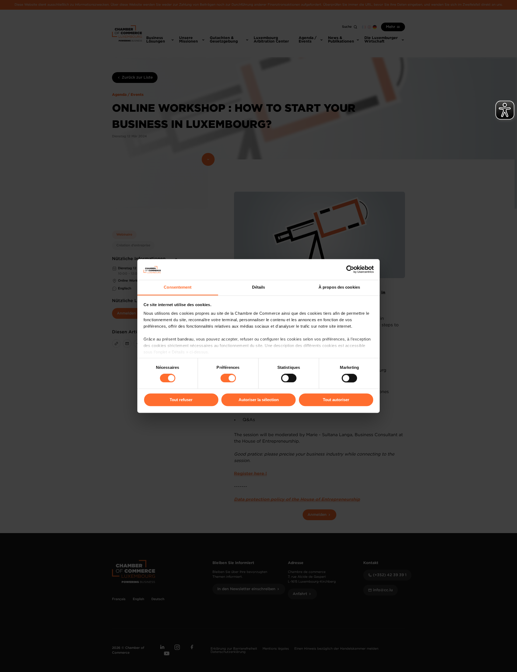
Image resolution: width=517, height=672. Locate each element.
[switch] (228, 378)
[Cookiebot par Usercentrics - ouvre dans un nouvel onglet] (350, 269)
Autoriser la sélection (259, 399)
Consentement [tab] (177, 287)
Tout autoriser (336, 399)
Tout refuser (181, 399)
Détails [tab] (258, 287)
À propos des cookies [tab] (339, 287)
